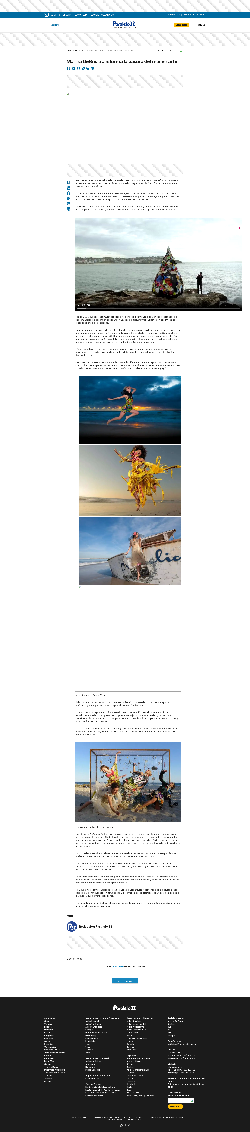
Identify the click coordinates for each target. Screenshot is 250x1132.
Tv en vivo (187, 15)
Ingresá (201, 24)
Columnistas (107, 15)
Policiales (67, 15)
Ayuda (140, 1119)
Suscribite (181, 24)
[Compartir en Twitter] (83, 68)
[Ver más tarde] (69, 68)
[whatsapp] (73, 68)
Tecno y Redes (81, 15)
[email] (87, 68)
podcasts (94, 15)
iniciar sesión (118, 966)
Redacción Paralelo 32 (95, 926)
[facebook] (78, 68)
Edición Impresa (173, 15)
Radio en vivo (199, 15)
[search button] (46, 15)
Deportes (55, 15)
